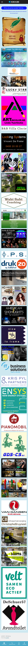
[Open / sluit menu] (2, 2)
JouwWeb (7, 637)
